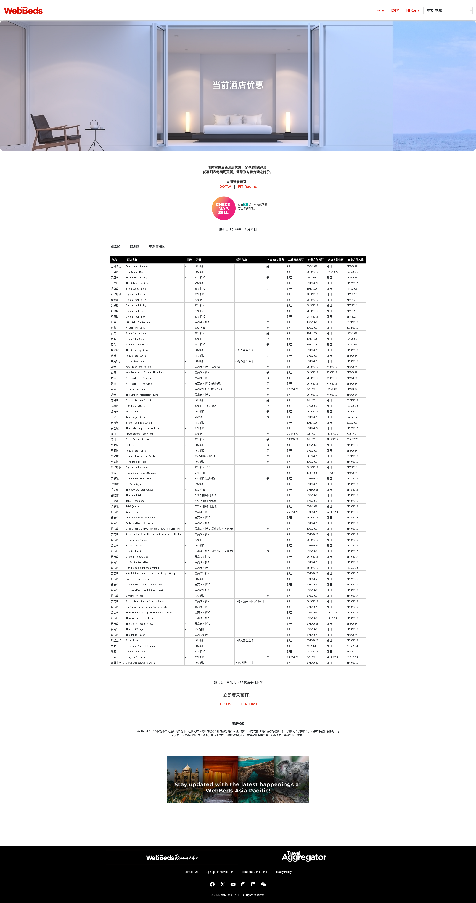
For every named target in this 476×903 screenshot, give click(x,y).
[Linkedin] (253, 884)
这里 (245, 204)
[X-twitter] (222, 884)
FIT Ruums (413, 10)
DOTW (395, 10)
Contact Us (191, 871)
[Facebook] (212, 884)
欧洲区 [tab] (134, 246)
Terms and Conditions (253, 871)
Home (380, 10)
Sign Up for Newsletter (219, 871)
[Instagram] (243, 884)
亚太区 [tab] (115, 246)
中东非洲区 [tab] (157, 246)
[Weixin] (263, 884)
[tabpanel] (238, 464)
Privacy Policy (283, 871)
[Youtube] (233, 884)
